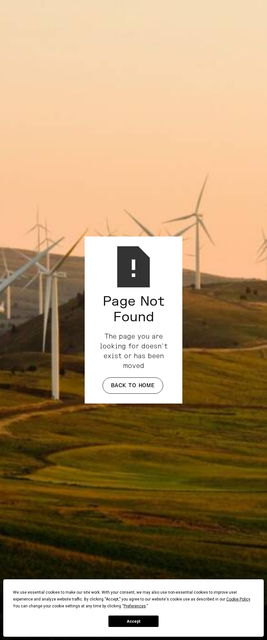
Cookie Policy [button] (238, 599)
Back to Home (133, 385)
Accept (133, 621)
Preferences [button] (135, 606)
